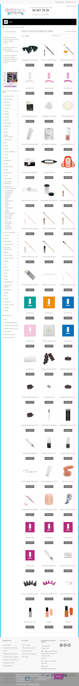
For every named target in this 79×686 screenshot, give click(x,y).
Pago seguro (8, 331)
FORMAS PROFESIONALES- (9, 212)
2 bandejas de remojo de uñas (30, 61)
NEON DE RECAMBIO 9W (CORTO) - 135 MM (49, 566)
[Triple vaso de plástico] (29, 190)
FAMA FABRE (7, 123)
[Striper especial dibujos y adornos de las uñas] (29, 218)
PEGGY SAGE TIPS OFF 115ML (49, 454)
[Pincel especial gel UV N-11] (29, 246)
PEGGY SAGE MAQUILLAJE (8, 182)
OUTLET (6, 311)
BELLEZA (6, 299)
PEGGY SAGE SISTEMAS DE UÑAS (10, 187)
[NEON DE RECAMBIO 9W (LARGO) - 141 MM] (29, 443)
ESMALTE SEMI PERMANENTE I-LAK (9, 200)
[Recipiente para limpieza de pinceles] (49, 190)
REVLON (6, 238)
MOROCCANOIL (8, 167)
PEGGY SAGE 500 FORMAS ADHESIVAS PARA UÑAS (68, 510)
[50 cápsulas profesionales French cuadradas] (68, 302)
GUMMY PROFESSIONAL (8, 136)
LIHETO (6, 155)
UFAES (6, 267)
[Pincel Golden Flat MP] (68, 218)
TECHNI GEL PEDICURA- (8, 228)
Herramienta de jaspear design (30, 510)
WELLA (6, 276)
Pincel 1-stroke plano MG (49, 61)
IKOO (5, 143)
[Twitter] (65, 645)
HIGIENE (6, 293)
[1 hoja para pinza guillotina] (49, 387)
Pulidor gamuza (49, 172)
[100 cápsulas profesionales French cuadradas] (68, 330)
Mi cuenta (24, 641)
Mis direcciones (27, 651)
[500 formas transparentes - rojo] (68, 162)
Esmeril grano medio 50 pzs (30, 398)
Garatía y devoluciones (11, 328)
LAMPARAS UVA (8, 219)
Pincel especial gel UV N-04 (68, 201)
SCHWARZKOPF (8, 244)
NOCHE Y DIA (7, 173)
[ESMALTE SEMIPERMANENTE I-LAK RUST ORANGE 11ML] (68, 611)
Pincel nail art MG (68, 257)
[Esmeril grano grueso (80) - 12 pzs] (49, 359)
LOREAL (6, 158)
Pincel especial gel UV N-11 (30, 257)
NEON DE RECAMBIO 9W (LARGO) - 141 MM (30, 454)
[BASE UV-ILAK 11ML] (29, 611)
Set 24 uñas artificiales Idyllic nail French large (49, 510)
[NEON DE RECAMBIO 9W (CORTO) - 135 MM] (49, 555)
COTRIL (6, 111)
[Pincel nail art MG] (68, 246)
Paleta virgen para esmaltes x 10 (68, 117)
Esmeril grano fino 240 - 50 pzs (68, 370)
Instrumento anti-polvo (68, 425)
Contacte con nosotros (11, 648)
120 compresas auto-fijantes (68, 145)
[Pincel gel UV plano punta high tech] (49, 274)
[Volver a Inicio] (3, 27)
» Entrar (5, 43)
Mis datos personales (29, 654)
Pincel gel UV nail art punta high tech (68, 285)
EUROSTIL (7, 120)
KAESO (6, 146)
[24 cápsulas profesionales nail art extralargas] (29, 359)
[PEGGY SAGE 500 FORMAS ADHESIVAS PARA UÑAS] (68, 499)
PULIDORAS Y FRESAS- (9, 224)
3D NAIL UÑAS (9, 190)
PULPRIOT (7, 235)
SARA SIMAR (7, 241)
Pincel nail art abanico (68, 60)
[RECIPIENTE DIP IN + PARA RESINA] (68, 583)
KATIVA (6, 149)
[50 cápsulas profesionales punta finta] (29, 302)
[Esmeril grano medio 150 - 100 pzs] (29, 415)
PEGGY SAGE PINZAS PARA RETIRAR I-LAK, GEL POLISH (30, 594)
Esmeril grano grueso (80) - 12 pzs (49, 370)
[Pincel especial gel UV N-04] (68, 190)
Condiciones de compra (11, 325)
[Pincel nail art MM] (49, 246)
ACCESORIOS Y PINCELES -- (9, 193)
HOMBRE (6, 308)
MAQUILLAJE (7, 290)
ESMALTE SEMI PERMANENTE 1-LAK (9, 207)
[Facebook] (61, 645)
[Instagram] (69, 645)
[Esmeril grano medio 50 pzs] (29, 387)
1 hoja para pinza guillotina (49, 398)
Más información (22, 684)
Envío (5, 319)
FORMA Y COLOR (9, 305)
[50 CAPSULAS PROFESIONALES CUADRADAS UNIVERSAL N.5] (68, 527)
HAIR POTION (8, 140)
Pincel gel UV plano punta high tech (49, 285)
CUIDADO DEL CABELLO (8, 286)
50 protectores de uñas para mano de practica (49, 482)
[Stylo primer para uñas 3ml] (29, 471)
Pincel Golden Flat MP (68, 229)
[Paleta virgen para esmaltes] (49, 330)
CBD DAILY (7, 102)
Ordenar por (56, 36)
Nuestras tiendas (9, 337)
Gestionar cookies (34, 684)
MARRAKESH (7, 161)
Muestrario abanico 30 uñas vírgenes (30, 117)
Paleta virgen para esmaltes (49, 342)
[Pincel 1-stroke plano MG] (49, 50)
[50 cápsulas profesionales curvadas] (49, 302)
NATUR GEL (8, 222)
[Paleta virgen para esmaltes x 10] (68, 106)
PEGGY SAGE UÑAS (9, 232)
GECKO (6, 129)
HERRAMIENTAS (8, 282)
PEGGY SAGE (8, 179)
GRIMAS (6, 132)
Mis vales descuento (29, 648)
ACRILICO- (8, 196)
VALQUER (6, 270)
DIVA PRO (6, 117)
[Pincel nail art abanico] (68, 50)
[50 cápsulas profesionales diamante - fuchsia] (68, 78)
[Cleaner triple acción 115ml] (68, 443)
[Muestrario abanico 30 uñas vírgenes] (29, 106)
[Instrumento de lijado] (49, 415)
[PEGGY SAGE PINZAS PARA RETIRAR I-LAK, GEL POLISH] (29, 583)
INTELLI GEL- (8, 217)
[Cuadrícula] (27, 36)
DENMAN (6, 114)
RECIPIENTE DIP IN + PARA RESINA (68, 594)
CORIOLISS (7, 108)
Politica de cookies (9, 334)
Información (6, 316)
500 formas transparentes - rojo (68, 173)
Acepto (58, 676)
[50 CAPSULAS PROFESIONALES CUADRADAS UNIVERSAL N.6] (29, 555)
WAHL (5, 273)
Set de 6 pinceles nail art (29, 285)
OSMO (6, 176)
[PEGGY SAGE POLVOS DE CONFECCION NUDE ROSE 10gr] (68, 555)
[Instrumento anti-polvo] (68, 415)
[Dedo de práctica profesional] (68, 471)
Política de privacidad (10, 322)
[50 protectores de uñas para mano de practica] (49, 471)
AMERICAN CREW (9, 96)
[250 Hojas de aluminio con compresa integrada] (29, 162)
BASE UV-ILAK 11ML (30, 622)
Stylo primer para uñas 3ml (30, 482)
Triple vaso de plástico (30, 200)
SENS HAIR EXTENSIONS (7, 248)
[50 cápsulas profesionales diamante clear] (29, 78)
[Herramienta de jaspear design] (29, 499)
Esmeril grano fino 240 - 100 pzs (68, 398)
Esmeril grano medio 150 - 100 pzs (29, 426)
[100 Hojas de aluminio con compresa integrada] (49, 134)
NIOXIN (6, 170)
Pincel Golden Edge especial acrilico (49, 229)
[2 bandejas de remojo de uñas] (29, 50)
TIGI (5, 264)
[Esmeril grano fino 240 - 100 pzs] (68, 387)
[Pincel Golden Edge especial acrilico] (49, 218)
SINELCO (6, 252)
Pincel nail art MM (49, 257)
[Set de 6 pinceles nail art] (29, 274)
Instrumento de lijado (49, 425)
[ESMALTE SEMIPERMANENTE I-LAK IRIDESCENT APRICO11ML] (49, 611)
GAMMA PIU (7, 126)
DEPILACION (7, 302)
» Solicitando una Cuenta (10, 51)
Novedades (7, 645)
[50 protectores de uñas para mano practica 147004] (29, 134)
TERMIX (6, 261)
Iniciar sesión (72, 6)
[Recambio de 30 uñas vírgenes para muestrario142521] (49, 106)
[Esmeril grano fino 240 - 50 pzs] (68, 359)
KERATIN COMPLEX (9, 152)
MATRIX (6, 164)
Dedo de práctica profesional (68, 482)
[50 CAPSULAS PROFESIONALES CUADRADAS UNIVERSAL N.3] (29, 527)
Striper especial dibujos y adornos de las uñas (30, 229)
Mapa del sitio (8, 666)
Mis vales (25, 657)
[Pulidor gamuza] (49, 162)
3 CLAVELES (7, 105)
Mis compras (27, 645)
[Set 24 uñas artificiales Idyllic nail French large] (49, 499)
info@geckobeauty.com (48, 668)
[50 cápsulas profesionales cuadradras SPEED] (29, 330)
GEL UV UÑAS (9, 215)
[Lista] (29, 36)
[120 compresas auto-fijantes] (68, 134)
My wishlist (60, 2)
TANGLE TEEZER (8, 258)
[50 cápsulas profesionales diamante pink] (49, 78)
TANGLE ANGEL (8, 255)
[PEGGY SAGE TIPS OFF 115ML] (49, 443)
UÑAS (5, 296)
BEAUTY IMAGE (8, 99)
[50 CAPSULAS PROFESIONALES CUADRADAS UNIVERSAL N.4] (49, 527)
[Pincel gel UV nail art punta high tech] (68, 274)
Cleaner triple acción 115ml (68, 454)
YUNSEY (6, 279)
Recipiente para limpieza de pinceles (49, 201)
